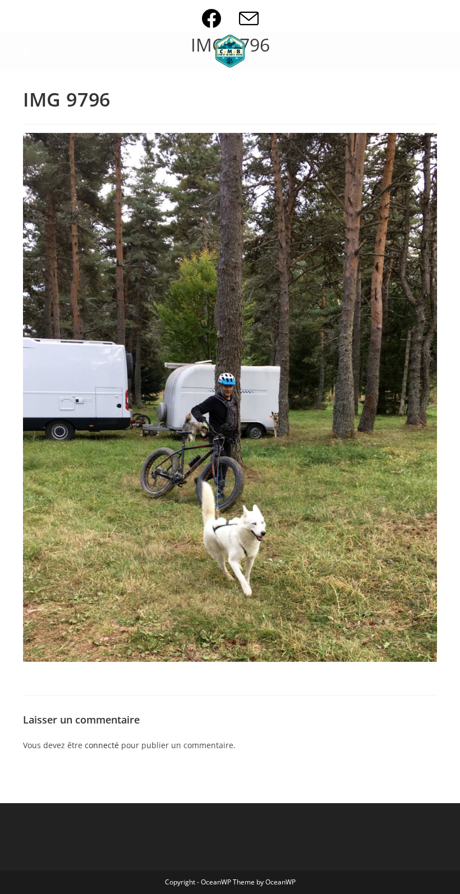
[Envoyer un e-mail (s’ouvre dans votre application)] (249, 18)
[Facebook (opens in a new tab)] (220, 18)
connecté (102, 745)
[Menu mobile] (26, 51)
